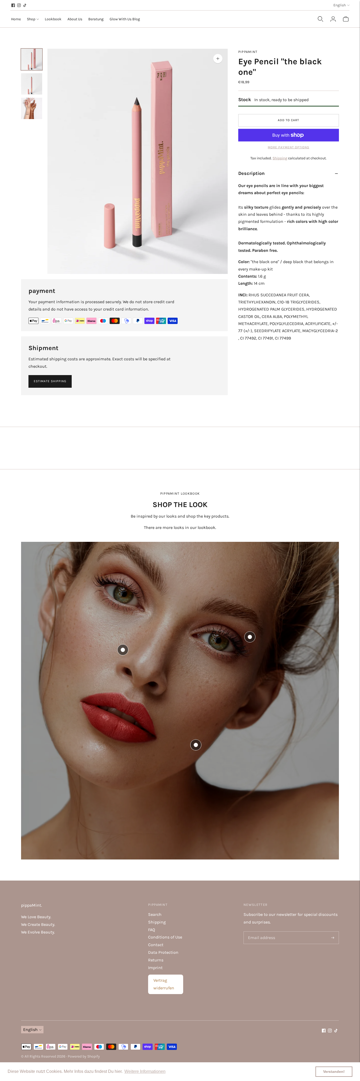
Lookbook (53, 19)
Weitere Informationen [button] (145, 1071)
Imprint (155, 967)
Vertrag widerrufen (163, 984)
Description (251, 173)
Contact (155, 944)
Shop (31, 19)
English (339, 5)
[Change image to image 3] (31, 108)
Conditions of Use (165, 937)
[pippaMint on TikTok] (25, 5)
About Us (74, 19)
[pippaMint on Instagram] (19, 5)
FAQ (151, 929)
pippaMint (248, 52)
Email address (261, 932)
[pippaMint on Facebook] (13, 5)
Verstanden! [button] (334, 1071)
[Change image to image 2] (31, 84)
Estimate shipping (50, 381)
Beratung (96, 19)
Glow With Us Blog (125, 19)
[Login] (333, 19)
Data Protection (163, 952)
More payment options (288, 147)
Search (155, 914)
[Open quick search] (320, 19)
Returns (155, 959)
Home (16, 19)
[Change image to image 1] (31, 59)
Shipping (280, 158)
